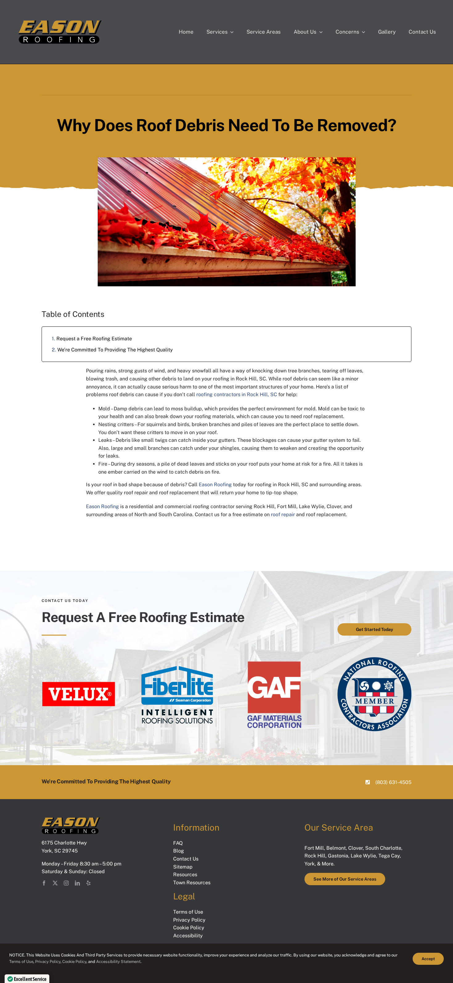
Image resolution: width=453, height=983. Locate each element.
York (309, 864)
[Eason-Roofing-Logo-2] (71, 820)
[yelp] (88, 883)
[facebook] (44, 883)
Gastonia (338, 856)
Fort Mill (314, 848)
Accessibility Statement (118, 961)
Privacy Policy (47, 961)
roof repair (283, 514)
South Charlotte (383, 848)
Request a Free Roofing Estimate (94, 339)
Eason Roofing (215, 484)
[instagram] (66, 883)
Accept (428, 958)
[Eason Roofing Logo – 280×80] (60, 22)
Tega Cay (389, 856)
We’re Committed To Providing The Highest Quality (115, 350)
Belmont (336, 848)
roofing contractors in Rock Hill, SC (236, 394)
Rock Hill (314, 856)
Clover (355, 848)
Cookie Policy (74, 961)
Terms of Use (21, 961)
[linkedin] (77, 883)
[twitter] (55, 883)
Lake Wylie (363, 856)
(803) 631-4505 (393, 782)
